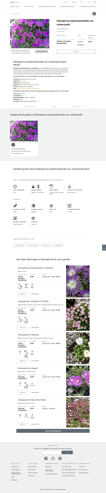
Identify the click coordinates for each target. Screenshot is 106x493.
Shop (66, 2)
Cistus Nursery (19, 149)
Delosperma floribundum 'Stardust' (36, 268)
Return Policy (32, 473)
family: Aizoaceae (33, 245)
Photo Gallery (30, 106)
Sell (81, 2)
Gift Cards (31, 470)
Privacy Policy (83, 473)
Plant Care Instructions (49, 470)
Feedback (14, 480)
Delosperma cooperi (28, 368)
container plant (20, 88)
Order (74, 2)
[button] (91, 13)
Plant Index (32, 467)
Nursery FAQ (66, 467)
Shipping (48, 467)
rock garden (28, 88)
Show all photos (41, 51)
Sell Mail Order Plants (69, 470)
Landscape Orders (51, 474)
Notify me (76, 51)
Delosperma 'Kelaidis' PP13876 (33, 301)
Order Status (15, 470)
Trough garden (57, 245)
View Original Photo (17, 153)
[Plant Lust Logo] (15, 2)
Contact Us (15, 467)
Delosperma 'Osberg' (28, 334)
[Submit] (94, 13)
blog (89, 2)
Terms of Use (83, 470)
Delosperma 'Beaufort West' (32, 399)
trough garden (36, 88)
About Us (82, 467)
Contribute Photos (68, 476)
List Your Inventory (68, 473)
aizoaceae (22, 81)
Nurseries (31, 476)
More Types (77, 106)
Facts (54, 106)
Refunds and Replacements (16, 473)
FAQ (12, 477)
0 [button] (94, 1)
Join (67, 452)
